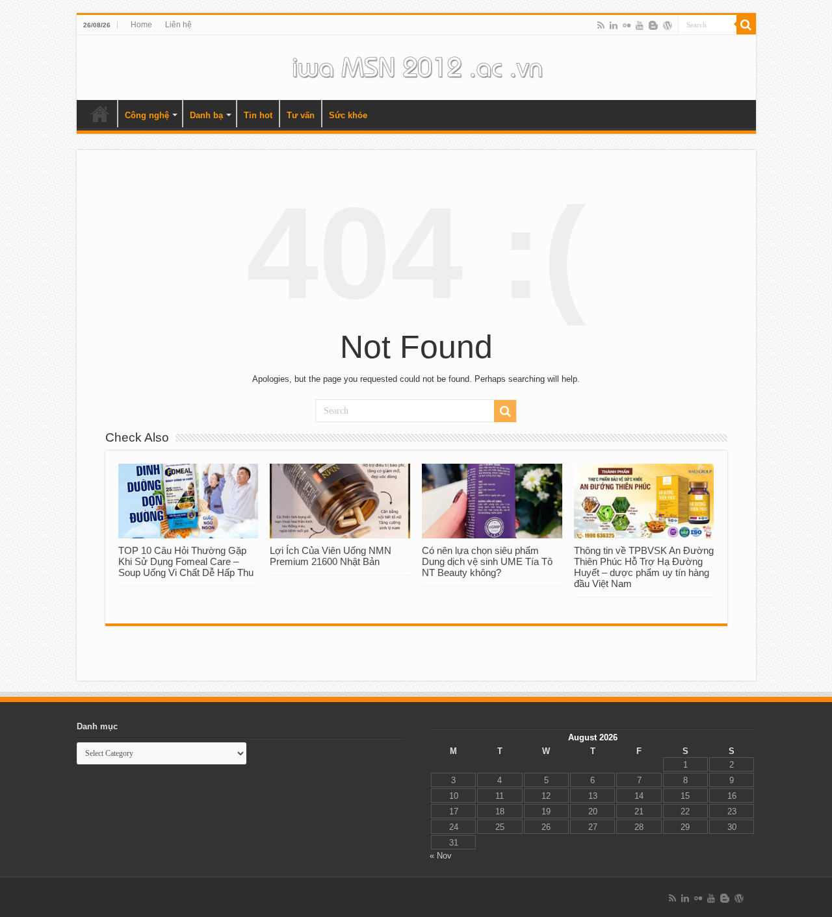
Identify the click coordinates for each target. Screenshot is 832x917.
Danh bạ (206, 115)
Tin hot (258, 115)
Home (141, 24)
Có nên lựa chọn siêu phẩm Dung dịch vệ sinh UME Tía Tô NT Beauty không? (487, 561)
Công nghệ (147, 115)
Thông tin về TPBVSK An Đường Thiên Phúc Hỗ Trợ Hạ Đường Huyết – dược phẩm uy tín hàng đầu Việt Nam (644, 567)
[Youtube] (639, 25)
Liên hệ (178, 24)
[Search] (746, 24)
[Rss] (601, 25)
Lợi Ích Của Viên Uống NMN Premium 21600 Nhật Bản (330, 556)
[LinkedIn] (613, 25)
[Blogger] (653, 25)
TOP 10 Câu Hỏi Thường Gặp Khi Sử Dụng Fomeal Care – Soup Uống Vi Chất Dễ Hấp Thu (186, 561)
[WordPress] (667, 25)
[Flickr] (626, 25)
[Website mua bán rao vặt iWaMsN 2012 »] (416, 65)
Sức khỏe (348, 115)
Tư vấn (301, 115)
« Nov (441, 855)
